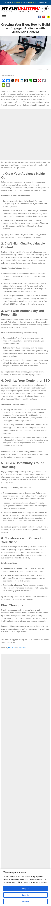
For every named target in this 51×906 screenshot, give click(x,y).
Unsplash (22, 648)
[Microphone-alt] (48, 17)
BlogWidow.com (17, 2)
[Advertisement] (25, 134)
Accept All (25, 888)
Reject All (25, 901)
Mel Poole (12, 648)
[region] (25, 887)
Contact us (32, 2)
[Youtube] (43, 17)
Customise (26, 895)
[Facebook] (39, 17)
